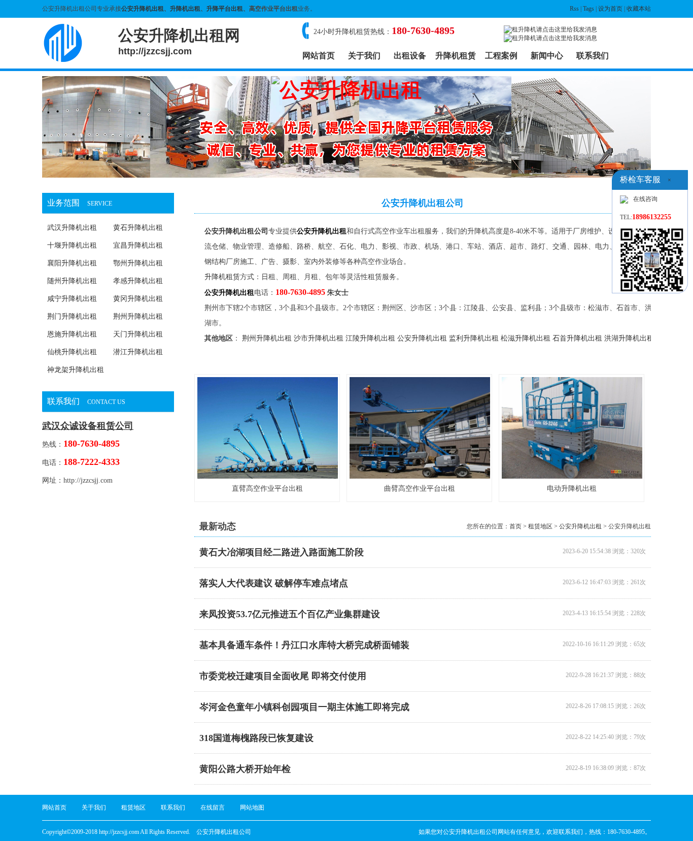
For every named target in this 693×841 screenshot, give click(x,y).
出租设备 (410, 55)
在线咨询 (645, 199)
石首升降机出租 (577, 338)
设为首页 (610, 8)
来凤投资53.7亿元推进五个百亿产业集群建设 (289, 614)
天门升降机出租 (138, 334)
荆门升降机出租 (72, 316)
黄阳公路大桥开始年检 (245, 769)
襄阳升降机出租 (72, 263)
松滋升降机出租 (525, 338)
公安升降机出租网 (179, 41)
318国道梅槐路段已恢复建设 (256, 738)
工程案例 (501, 55)
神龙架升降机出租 (75, 370)
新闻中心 (547, 55)
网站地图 (252, 807)
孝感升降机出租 (138, 281)
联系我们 (592, 55)
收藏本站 (639, 8)
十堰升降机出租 (72, 245)
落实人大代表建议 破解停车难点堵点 (273, 583)
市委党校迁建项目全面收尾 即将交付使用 (282, 676)
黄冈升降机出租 (138, 298)
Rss (574, 8)
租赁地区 (540, 526)
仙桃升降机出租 (72, 352)
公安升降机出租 (142, 8)
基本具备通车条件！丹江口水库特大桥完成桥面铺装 (304, 645)
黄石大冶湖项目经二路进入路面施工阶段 (281, 552)
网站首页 (318, 55)
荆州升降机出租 (138, 316)
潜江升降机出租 (138, 352)
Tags (588, 8)
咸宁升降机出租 (72, 298)
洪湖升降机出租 (629, 338)
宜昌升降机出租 (138, 245)
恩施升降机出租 (72, 334)
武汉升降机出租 (72, 227)
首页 (515, 526)
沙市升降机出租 (318, 338)
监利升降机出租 (474, 338)
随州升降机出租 (72, 281)
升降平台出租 (224, 8)
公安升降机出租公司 (236, 231)
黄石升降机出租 (138, 227)
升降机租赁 (455, 55)
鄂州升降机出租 (138, 263)
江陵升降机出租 (370, 338)
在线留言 (212, 807)
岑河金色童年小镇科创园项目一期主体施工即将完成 (304, 707)
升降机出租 (185, 8)
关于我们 (364, 55)
